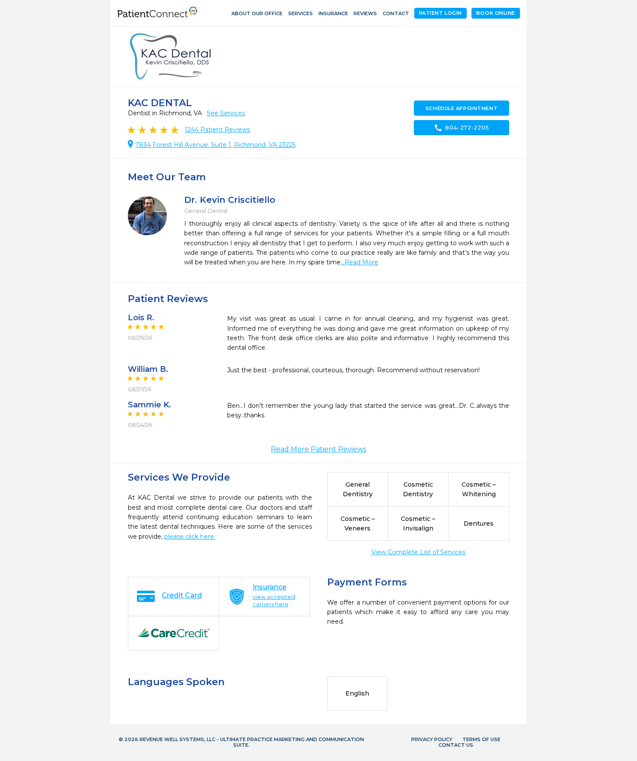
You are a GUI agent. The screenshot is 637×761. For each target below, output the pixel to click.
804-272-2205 (461, 128)
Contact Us (456, 745)
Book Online (495, 13)
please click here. (189, 536)
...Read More (359, 262)
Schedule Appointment (461, 108)
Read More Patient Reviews (318, 449)
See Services (226, 113)
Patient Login (440, 13)
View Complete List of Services (418, 552)
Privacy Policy (431, 739)
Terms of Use (481, 739)
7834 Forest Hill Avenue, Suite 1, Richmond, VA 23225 (215, 145)
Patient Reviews (217, 129)
